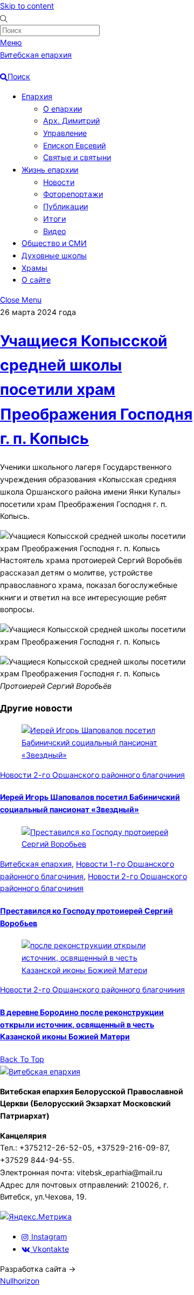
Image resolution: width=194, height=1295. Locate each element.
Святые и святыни (77, 157)
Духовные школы (54, 255)
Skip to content (27, 5)
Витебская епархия (36, 863)
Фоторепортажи (73, 193)
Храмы (34, 267)
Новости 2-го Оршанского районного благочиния (92, 774)
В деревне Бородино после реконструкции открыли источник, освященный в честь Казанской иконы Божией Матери (82, 1024)
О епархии (62, 108)
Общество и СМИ (54, 243)
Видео (54, 231)
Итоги (54, 218)
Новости (58, 182)
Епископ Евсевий (74, 145)
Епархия (37, 96)
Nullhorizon (19, 1280)
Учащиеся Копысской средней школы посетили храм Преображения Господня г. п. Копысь (96, 390)
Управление (65, 133)
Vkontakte (49, 1248)
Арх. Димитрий (71, 120)
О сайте (36, 279)
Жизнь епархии (50, 169)
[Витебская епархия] (40, 1071)
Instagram (48, 1236)
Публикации (65, 206)
